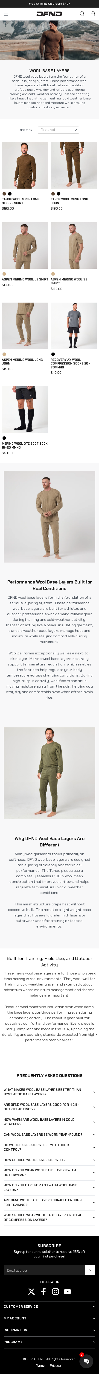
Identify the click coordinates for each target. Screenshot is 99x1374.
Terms (40, 1365)
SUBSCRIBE (90, 1270)
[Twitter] (31, 1294)
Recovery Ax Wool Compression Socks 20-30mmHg (70, 364)
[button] (82, 13)
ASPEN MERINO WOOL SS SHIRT (69, 281)
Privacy (55, 1365)
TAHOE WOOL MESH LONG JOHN (69, 201)
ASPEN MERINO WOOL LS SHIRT (25, 279)
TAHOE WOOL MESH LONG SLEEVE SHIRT (20, 201)
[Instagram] (55, 1294)
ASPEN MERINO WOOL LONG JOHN (22, 362)
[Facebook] (43, 1294)
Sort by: (26, 130)
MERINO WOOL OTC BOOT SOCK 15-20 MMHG (25, 445)
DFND (40, 1359)
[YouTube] (67, 1294)
